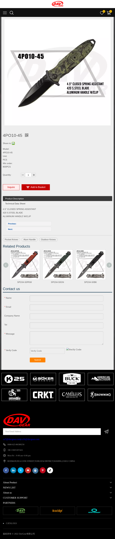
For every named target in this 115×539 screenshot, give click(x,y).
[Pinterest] (43, 470)
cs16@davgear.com (30, 439)
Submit (37, 360)
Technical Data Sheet (15, 203)
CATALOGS (11, 523)
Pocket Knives (11, 239)
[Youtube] (28, 470)
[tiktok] (50, 470)
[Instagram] (35, 471)
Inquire (11, 187)
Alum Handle (30, 239)
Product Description (14, 198)
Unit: (5, 156)
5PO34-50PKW (24, 282)
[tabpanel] (14, 387)
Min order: (8, 163)
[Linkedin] (13, 470)
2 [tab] (58, 406)
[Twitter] (21, 470)
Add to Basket (38, 187)
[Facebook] (6, 470)
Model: (6, 149)
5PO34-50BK (90, 282)
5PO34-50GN (57, 282)
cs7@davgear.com (11, 439)
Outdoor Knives (48, 239)
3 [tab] (62, 406)
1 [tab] (53, 406)
